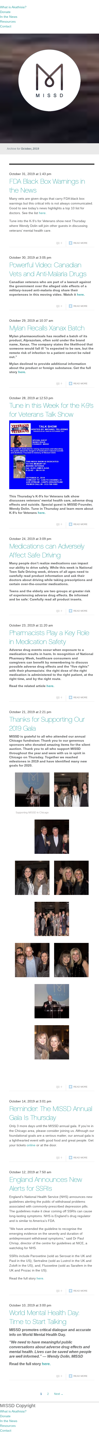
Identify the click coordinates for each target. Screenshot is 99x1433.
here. (43, 213)
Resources (8, 21)
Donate (5, 12)
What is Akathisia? (13, 7)
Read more (80, 243)
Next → (58, 1394)
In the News (8, 17)
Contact (5, 26)
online (31, 1145)
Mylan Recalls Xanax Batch (46, 329)
